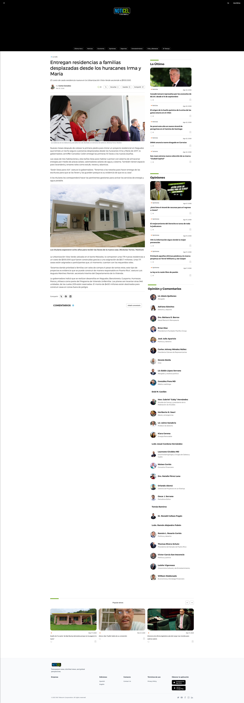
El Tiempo (166, 48)
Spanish (102, 681)
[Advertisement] (122, 30)
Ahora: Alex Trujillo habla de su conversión (64, 636)
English (101, 684)
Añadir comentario (134, 305)
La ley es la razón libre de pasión (164, 272)
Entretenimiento (137, 48)
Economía (101, 48)
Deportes (124, 48)
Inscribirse (236, 3)
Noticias (90, 48)
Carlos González (65, 86)
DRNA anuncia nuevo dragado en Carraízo (168, 142)
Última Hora (78, 48)
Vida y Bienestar (152, 48)
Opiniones (112, 48)
